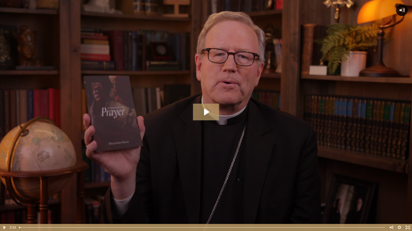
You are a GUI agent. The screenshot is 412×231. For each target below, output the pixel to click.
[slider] (202, 227)
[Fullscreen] (408, 227)
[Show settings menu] (399, 227)
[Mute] (391, 227)
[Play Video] (4, 227)
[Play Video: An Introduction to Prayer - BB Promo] (206, 112)
